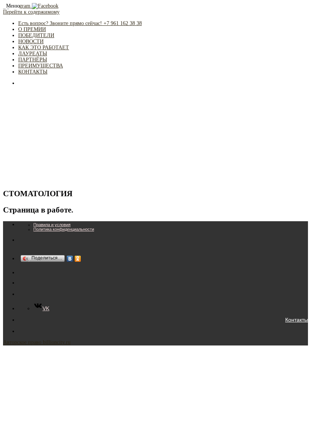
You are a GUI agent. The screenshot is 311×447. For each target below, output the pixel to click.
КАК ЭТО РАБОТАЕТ (43, 47)
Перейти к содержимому (31, 12)
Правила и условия (52, 224)
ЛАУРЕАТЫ (32, 53)
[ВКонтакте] (70, 259)
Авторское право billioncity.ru (37, 342)
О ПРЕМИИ (32, 29)
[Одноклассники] (78, 259)
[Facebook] (45, 6)
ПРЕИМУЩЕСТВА (40, 66)
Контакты (296, 320)
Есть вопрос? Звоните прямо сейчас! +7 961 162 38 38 (80, 23)
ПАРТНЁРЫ (32, 60)
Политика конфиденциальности (63, 229)
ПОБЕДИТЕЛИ (36, 35)
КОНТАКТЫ (32, 72)
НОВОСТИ (31, 41)
